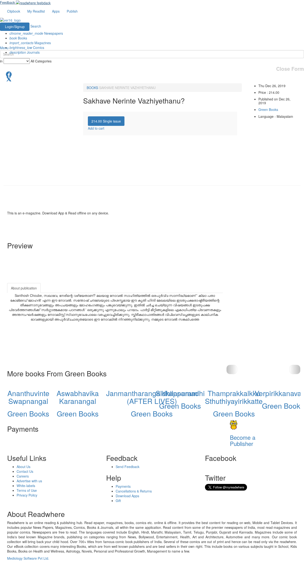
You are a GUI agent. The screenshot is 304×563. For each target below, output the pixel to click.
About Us (23, 466)
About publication (24, 288)
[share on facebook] (152, 73)
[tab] (106, 121)
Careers (23, 476)
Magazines (30, 42)
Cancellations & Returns (134, 491)
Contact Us (25, 471)
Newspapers (36, 33)
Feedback (7, 2)
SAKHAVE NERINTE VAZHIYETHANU (127, 87)
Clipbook (13, 11)
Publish (72, 11)
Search (35, 26)
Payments (123, 486)
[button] (294, 369)
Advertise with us (29, 480)
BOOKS (92, 87)
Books (18, 38)
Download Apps (127, 495)
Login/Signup (15, 26)
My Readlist (36, 11)
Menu (4, 47)
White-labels (26, 485)
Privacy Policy (27, 495)
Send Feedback (127, 466)
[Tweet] (152, 78)
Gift (118, 500)
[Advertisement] (265, 312)
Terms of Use (27, 490)
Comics (27, 47)
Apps (56, 11)
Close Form (290, 68)
